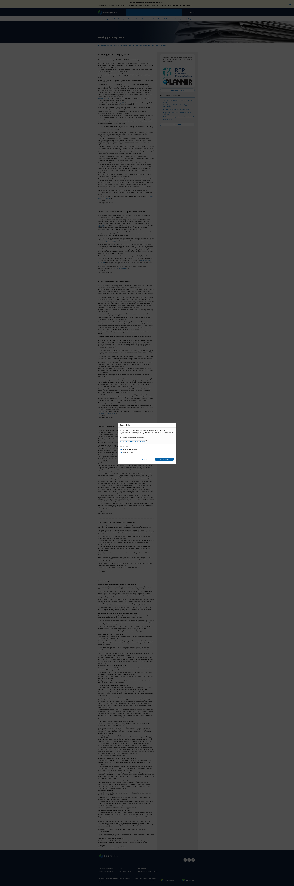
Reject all (144, 459)
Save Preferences (164, 459)
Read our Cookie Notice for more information (133, 441)
